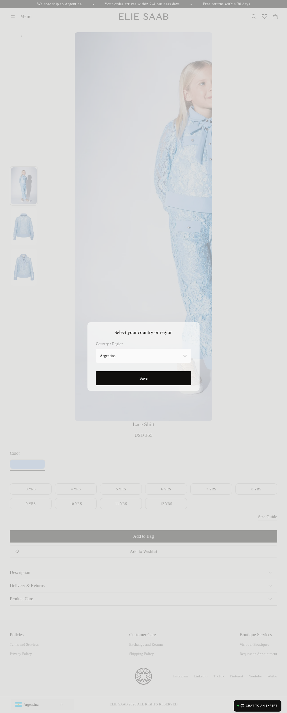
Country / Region (109, 344)
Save (143, 378)
